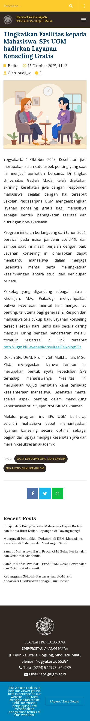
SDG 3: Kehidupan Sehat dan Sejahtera (41, 458)
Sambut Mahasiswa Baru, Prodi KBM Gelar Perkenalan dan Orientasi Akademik (44, 553)
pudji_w (24, 72)
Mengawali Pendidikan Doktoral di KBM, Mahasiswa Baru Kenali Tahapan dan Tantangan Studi (43, 541)
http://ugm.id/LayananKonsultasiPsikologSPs (42, 347)
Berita (13, 65)
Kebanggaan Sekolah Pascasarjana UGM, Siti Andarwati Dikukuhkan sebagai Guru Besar (37, 578)
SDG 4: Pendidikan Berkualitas (25, 468)
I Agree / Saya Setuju (64, 701)
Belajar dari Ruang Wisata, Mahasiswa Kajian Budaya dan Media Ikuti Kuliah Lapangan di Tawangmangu (43, 528)
